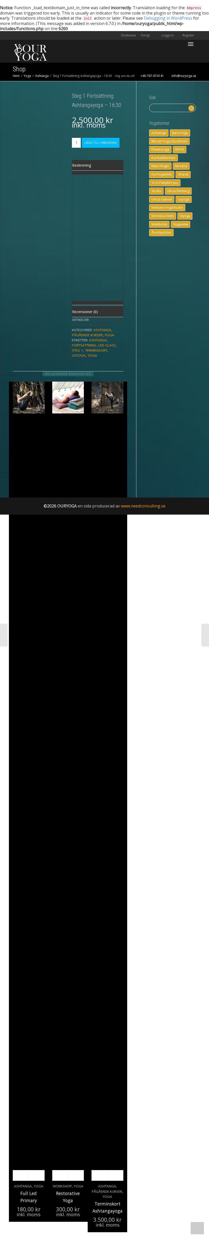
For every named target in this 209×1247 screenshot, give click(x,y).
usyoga (79, 355)
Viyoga (185, 215)
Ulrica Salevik (161, 199)
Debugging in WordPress (168, 18)
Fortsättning (84, 345)
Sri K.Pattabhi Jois (164, 182)
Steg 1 (77, 350)
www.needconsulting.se (143, 506)
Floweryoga (160, 149)
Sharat (183, 174)
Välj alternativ (21, 1175)
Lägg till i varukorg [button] (99, 1175)
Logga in (168, 35)
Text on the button (83, 201)
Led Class (107, 345)
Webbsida (159, 224)
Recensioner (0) (85, 311)
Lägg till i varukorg (101, 142)
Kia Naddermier (163, 157)
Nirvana (181, 166)
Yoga (27, 76)
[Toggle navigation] (190, 44)
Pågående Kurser (87, 335)
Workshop (62, 1186)
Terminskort (96, 350)
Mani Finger (160, 166)
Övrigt (145, 35)
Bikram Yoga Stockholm (169, 141)
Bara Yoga (180, 132)
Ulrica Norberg (178, 191)
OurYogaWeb (161, 174)
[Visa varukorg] (177, 41)
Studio (156, 191)
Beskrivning (81, 165)
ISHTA (179, 149)
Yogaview (180, 224)
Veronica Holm (162, 215)
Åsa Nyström (161, 232)
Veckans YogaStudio (167, 207)
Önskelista (128, 35)
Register (188, 35)
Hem (16, 76)
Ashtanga (42, 76)
